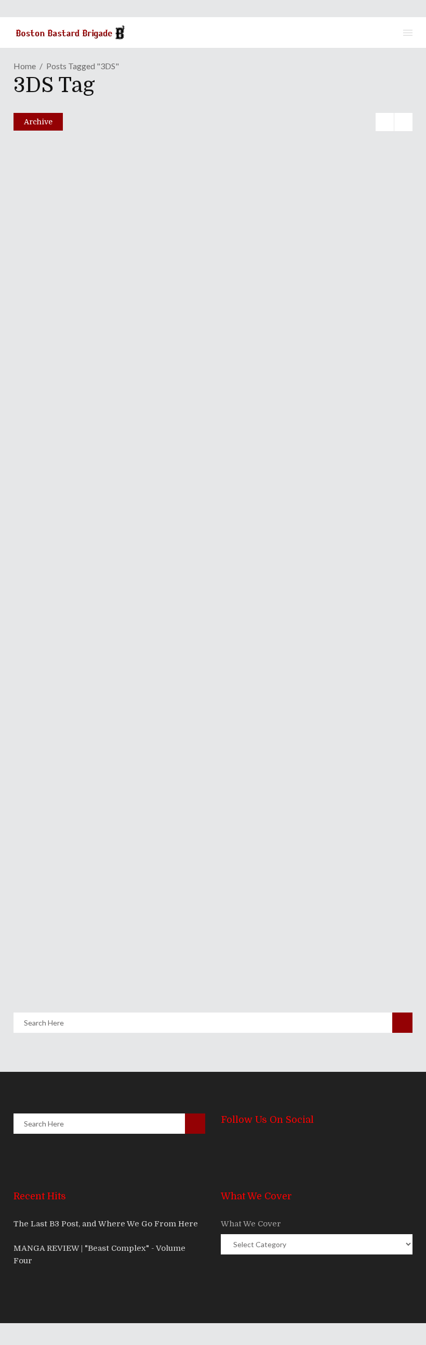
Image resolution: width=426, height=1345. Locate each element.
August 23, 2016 (63, 969)
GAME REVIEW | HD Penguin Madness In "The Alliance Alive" (193, 280)
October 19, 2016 (64, 658)
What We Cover (251, 1223)
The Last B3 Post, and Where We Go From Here (106, 1223)
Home (25, 66)
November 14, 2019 (68, 297)
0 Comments (95, 322)
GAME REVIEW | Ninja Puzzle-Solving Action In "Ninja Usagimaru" (206, 455)
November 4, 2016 (67, 472)
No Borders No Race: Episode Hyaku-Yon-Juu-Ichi (160, 951)
